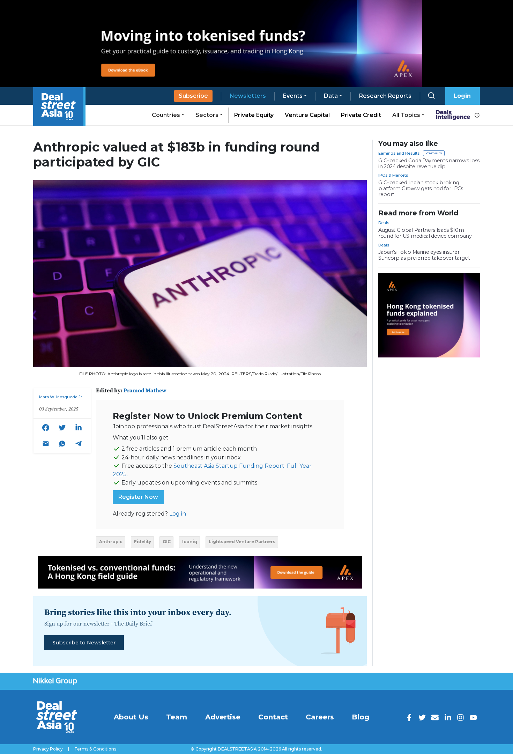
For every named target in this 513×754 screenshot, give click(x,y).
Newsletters (248, 96)
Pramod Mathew (145, 390)
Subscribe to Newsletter (84, 643)
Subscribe (193, 96)
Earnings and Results (398, 153)
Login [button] (462, 96)
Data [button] (331, 96)
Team (176, 717)
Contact (273, 717)
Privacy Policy (48, 749)
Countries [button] (166, 115)
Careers (320, 717)
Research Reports (385, 96)
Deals (383, 222)
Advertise (222, 717)
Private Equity (254, 115)
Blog (360, 717)
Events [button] (293, 96)
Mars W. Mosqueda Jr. (61, 396)
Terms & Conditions (95, 749)
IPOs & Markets (393, 175)
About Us (131, 717)
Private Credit (361, 115)
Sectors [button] (206, 115)
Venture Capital (307, 115)
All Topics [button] (406, 115)
